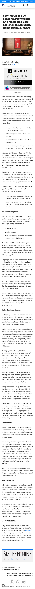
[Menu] (32, 5)
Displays (11, 559)
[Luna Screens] (18, 76)
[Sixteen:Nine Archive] (17, 556)
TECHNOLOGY (22, 559)
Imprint (28, 586)
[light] (23, 5)
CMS (7, 559)
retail (15, 559)
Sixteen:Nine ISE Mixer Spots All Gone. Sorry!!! (12, 568)
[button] (28, 5)
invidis (8, 586)
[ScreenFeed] (18, 88)
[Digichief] (18, 71)
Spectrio (15, 64)
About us (13, 586)
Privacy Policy (21, 586)
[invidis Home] (7, 5)
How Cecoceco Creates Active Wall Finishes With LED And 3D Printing (19, 574)
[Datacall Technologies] (18, 82)
